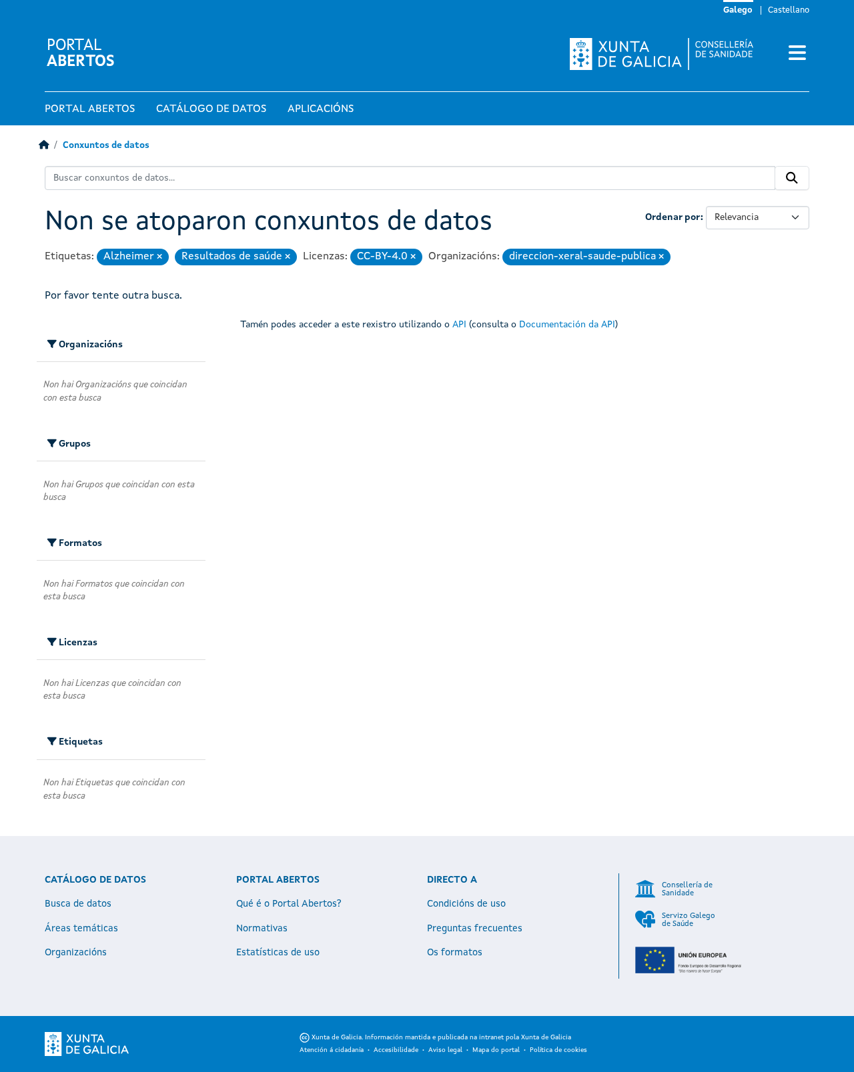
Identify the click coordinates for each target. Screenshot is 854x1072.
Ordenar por (673, 217)
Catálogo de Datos (211, 109)
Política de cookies (558, 1050)
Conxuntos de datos (106, 145)
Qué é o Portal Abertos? (289, 904)
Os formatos (454, 952)
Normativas (262, 928)
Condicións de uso (466, 904)
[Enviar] (792, 178)
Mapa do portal (496, 1050)
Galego (738, 10)
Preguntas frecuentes (474, 928)
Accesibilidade (396, 1050)
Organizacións (76, 952)
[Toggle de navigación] (797, 54)
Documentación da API (567, 324)
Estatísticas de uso (278, 952)
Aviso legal (445, 1050)
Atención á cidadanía (332, 1050)
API (459, 324)
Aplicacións (321, 109)
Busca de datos (78, 904)
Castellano (788, 10)
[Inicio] (44, 145)
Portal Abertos (90, 109)
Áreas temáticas (81, 928)
